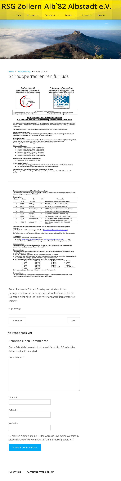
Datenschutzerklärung (40, 472)
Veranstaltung (24, 71)
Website (13, 423)
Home (18, 15)
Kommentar (16, 357)
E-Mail (13, 410)
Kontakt (102, 15)
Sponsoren (87, 15)
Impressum (15, 472)
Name (13, 397)
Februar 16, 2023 (40, 71)
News (11, 71)
